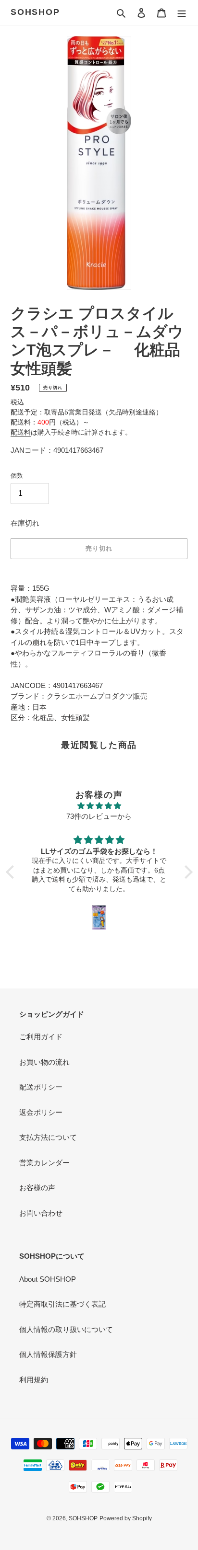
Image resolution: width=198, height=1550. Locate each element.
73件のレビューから (99, 816)
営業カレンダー (44, 1163)
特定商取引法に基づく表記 (62, 1304)
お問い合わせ (40, 1213)
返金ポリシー (40, 1112)
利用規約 (33, 1380)
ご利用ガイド (40, 1037)
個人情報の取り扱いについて (66, 1329)
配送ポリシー (40, 1087)
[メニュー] (182, 12)
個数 (17, 475)
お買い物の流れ (44, 1062)
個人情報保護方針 (48, 1354)
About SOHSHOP (47, 1279)
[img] (99, 806)
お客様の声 (37, 1187)
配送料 (21, 432)
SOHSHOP (35, 12)
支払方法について (48, 1137)
